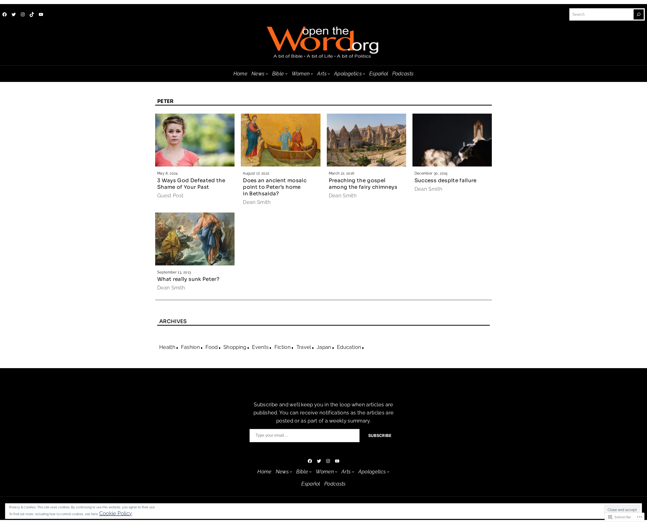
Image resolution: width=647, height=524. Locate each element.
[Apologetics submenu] (364, 73)
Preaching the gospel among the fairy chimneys (363, 183)
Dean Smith (257, 202)
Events (260, 347)
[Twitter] (13, 14)
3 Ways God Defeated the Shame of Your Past (191, 183)
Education (349, 347)
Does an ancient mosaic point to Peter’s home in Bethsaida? (275, 187)
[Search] (639, 14)
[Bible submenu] (286, 73)
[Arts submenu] (329, 73)
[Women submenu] (312, 73)
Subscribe (379, 435)
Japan (324, 347)
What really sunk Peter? (188, 279)
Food (211, 347)
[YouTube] (40, 14)
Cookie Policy (115, 513)
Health (167, 347)
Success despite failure (445, 180)
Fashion (190, 347)
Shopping (234, 347)
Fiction (282, 347)
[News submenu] (267, 73)
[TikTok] (31, 14)
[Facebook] (4, 14)
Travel (303, 347)
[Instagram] (22, 14)
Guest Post (170, 196)
